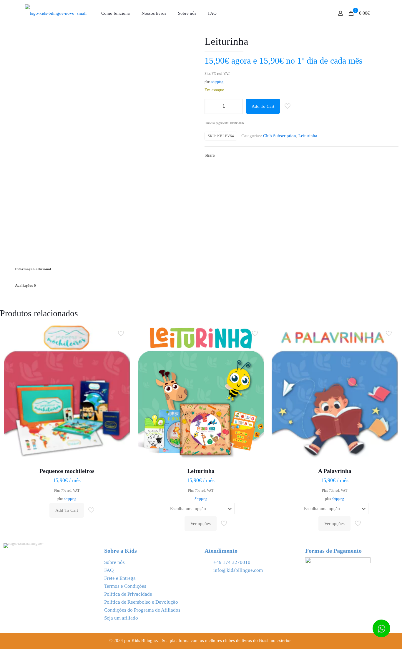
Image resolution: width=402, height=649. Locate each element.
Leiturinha (307, 135)
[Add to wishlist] (121, 357)
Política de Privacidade (128, 594)
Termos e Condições (125, 586)
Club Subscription (279, 135)
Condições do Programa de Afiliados (142, 610)
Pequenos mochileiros (66, 471)
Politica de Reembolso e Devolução (141, 602)
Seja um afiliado (121, 618)
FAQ (109, 570)
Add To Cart (263, 106)
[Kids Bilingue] (56, 13)
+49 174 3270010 (231, 562)
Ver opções (200, 523)
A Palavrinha (334, 471)
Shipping (201, 499)
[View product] (121, 344)
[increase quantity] (236, 106)
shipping (217, 82)
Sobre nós (114, 562)
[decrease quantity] (211, 106)
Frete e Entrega (120, 578)
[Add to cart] (121, 332)
